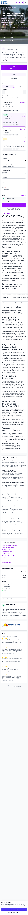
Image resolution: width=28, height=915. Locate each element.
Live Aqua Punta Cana (7, 557)
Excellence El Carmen (6, 549)
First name (4, 172)
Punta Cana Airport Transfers (11, 7)
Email (3, 182)
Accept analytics (14, 909)
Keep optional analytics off (14, 912)
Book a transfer (19, 2)
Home (2, 7)
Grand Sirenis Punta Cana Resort (9, 555)
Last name (4, 177)
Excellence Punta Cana (7, 551)
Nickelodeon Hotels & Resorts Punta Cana (11, 559)
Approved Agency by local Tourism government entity (12, 628)
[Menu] (25, 2)
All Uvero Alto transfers (7, 562)
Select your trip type (6, 83)
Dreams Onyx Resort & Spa (8, 547)
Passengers (4, 89)
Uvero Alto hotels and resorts (8, 9)
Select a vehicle (5, 95)
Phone (4, 187)
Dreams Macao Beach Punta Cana (9, 545)
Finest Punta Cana (6, 553)
